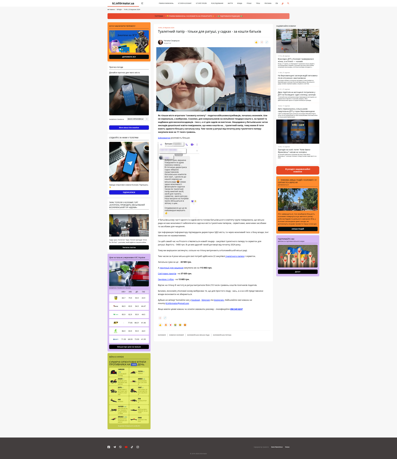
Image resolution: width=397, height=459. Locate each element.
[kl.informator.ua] (123, 3)
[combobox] (138, 119)
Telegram (205, 300)
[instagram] (137, 447)
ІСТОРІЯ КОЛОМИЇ (184, 3)
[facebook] (109, 447)
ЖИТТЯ (230, 3)
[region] (129, 125)
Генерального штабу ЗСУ (132, 426)
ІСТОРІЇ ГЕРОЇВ (201, 3)
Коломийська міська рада (198, 335)
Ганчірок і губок (166, 279)
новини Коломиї (176, 335)
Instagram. (219, 300)
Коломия (162, 335)
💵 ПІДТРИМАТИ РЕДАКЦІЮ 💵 (230, 16)
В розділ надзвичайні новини (297, 170)
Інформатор (164, 137)
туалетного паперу (235, 256)
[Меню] (142, 3)
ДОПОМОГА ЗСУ (129, 57)
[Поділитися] (262, 42)
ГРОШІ (249, 3)
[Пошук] (288, 3)
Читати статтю (129, 247)
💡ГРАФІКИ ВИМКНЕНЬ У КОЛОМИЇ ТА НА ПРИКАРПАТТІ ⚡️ (190, 16)
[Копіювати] (267, 42)
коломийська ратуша (222, 335)
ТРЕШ (258, 3)
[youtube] (126, 447)
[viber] (120, 447)
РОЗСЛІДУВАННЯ (217, 3)
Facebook (195, 300)
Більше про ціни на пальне (129, 347)
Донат (297, 272)
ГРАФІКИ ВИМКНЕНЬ (166, 3)
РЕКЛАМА (268, 3)
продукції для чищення (171, 267)
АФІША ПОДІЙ (298, 229)
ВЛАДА (239, 3)
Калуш (287, 447)
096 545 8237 (236, 309)
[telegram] (114, 447)
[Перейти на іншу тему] (282, 3)
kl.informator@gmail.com (177, 303)
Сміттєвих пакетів (167, 273)
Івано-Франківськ (277, 447)
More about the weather (129, 127)
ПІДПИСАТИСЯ (129, 192)
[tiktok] (132, 447)
